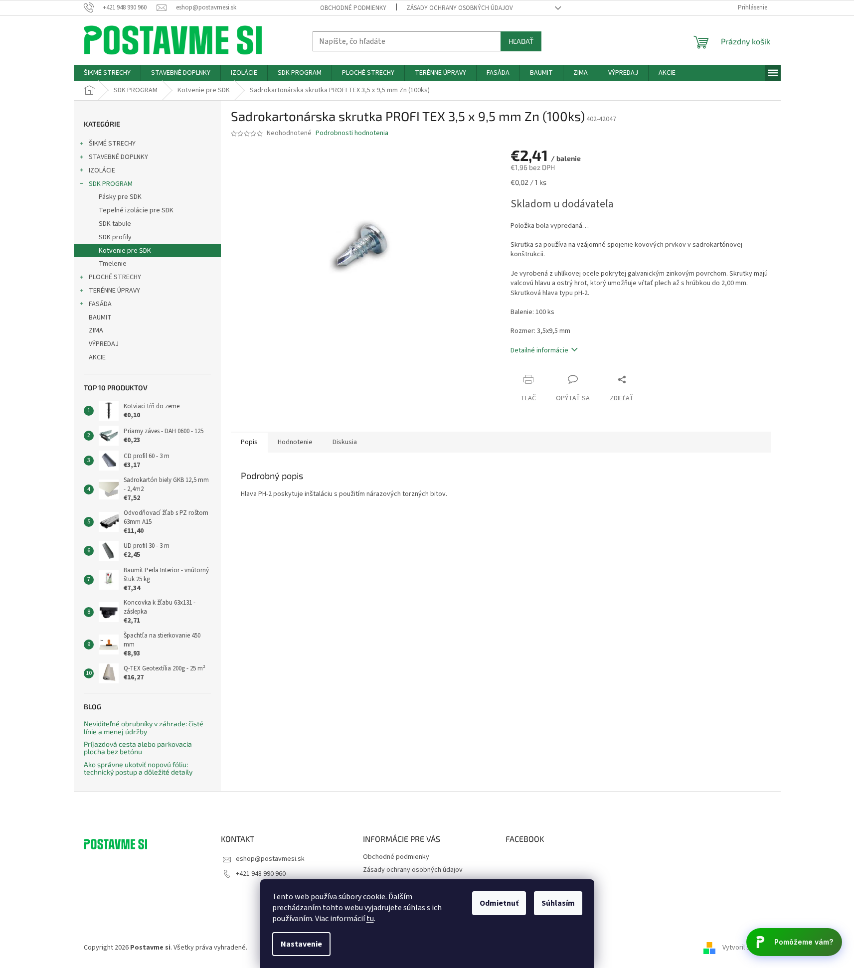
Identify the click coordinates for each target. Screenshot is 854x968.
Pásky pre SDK (120, 197)
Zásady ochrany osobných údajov (459, 7)
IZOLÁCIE (102, 170)
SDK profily (115, 237)
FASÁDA (100, 304)
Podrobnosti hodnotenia (352, 133)
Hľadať (521, 41)
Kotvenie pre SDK (125, 251)
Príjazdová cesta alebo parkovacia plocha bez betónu (138, 748)
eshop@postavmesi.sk (270, 859)
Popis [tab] (249, 442)
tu (370, 918)
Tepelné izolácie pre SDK (136, 210)
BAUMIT (100, 318)
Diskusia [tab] (345, 442)
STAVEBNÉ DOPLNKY (118, 157)
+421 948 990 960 (261, 874)
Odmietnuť (499, 903)
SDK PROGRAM (111, 184)
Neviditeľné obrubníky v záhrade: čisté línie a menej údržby (143, 727)
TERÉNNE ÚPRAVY (114, 291)
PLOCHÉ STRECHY (115, 277)
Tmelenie (113, 264)
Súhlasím (558, 903)
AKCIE (97, 357)
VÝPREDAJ (104, 344)
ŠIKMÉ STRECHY (112, 144)
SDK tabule (115, 224)
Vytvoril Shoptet (746, 948)
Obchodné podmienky (353, 7)
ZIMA (96, 330)
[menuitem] (107, 73)
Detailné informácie (539, 350)
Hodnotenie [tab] (295, 442)
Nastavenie (301, 944)
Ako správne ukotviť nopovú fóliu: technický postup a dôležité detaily (138, 768)
